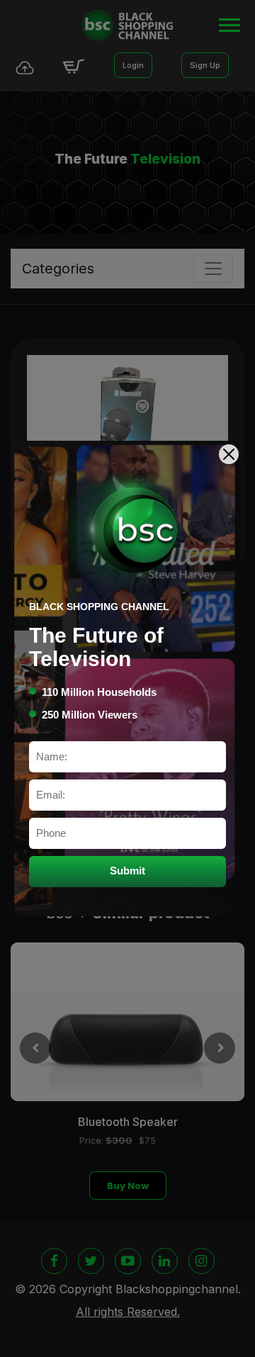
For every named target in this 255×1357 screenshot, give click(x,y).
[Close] (229, 454)
